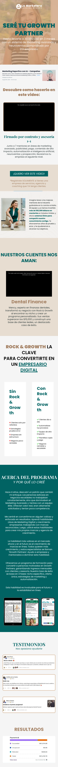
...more (38, 75)
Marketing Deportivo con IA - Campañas (21, 71)
